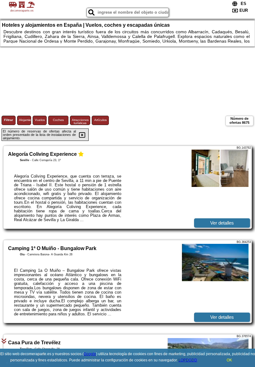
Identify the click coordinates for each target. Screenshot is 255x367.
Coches (58, 120)
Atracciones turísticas (80, 121)
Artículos (100, 120)
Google (90, 354)
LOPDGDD (187, 360)
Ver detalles (222, 222)
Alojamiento (25, 120)
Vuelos (40, 120)
